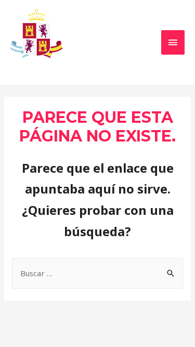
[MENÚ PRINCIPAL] (173, 42)
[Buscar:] (97, 273)
